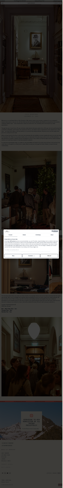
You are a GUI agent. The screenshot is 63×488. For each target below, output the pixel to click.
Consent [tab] (10, 234)
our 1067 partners (12, 241)
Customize (30, 255)
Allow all (49, 255)
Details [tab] (24, 234)
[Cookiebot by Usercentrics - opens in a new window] (52, 231)
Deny (13, 255)
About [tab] (52, 234)
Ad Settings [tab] (38, 234)
